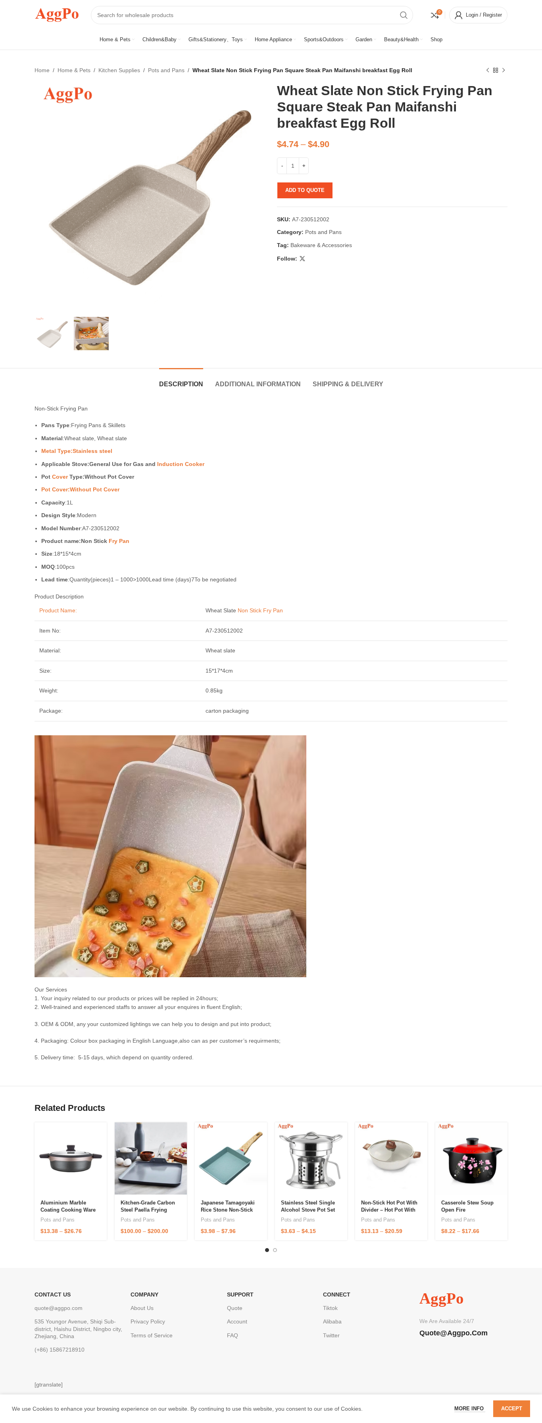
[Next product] (503, 70)
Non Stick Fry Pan (260, 610)
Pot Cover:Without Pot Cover (80, 489)
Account (237, 1321)
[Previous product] (488, 70)
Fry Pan (119, 541)
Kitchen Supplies (119, 70)
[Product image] (71, 1158)
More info (469, 1408)
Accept (511, 1408)
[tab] (181, 380)
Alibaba (332, 1321)
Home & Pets (74, 70)
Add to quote (305, 190)
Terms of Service (152, 1335)
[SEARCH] (404, 15)
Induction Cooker (180, 464)
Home (42, 70)
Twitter (331, 1335)
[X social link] (302, 258)
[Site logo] (57, 14)
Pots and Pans (166, 70)
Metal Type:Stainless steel (76, 451)
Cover (60, 477)
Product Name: (58, 610)
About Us (142, 1308)
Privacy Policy (148, 1321)
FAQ (232, 1335)
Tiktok (330, 1308)
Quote (234, 1308)
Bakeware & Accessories (321, 245)
